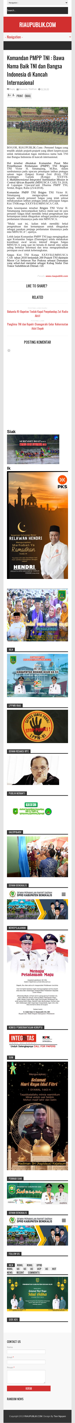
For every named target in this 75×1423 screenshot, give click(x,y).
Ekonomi (23, 89)
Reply (12, 89)
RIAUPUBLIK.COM (37, 24)
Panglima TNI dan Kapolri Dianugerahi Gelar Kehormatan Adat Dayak (37, 326)
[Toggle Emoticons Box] (9, 350)
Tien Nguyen (60, 1416)
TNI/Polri (32, 89)
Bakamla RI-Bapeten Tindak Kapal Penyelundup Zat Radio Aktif (37, 313)
